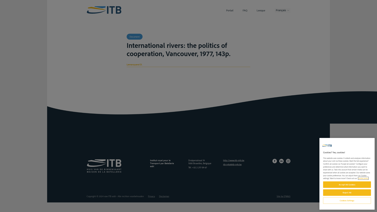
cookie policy (363, 178)
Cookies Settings (347, 200)
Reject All (347, 192)
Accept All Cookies (347, 184)
